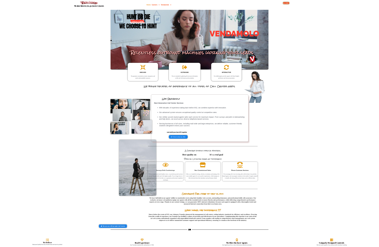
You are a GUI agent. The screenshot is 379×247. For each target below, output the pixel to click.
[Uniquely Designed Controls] (331, 239)
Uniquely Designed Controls (331, 242)
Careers (154, 5)
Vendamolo (165, 5)
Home (148, 5)
